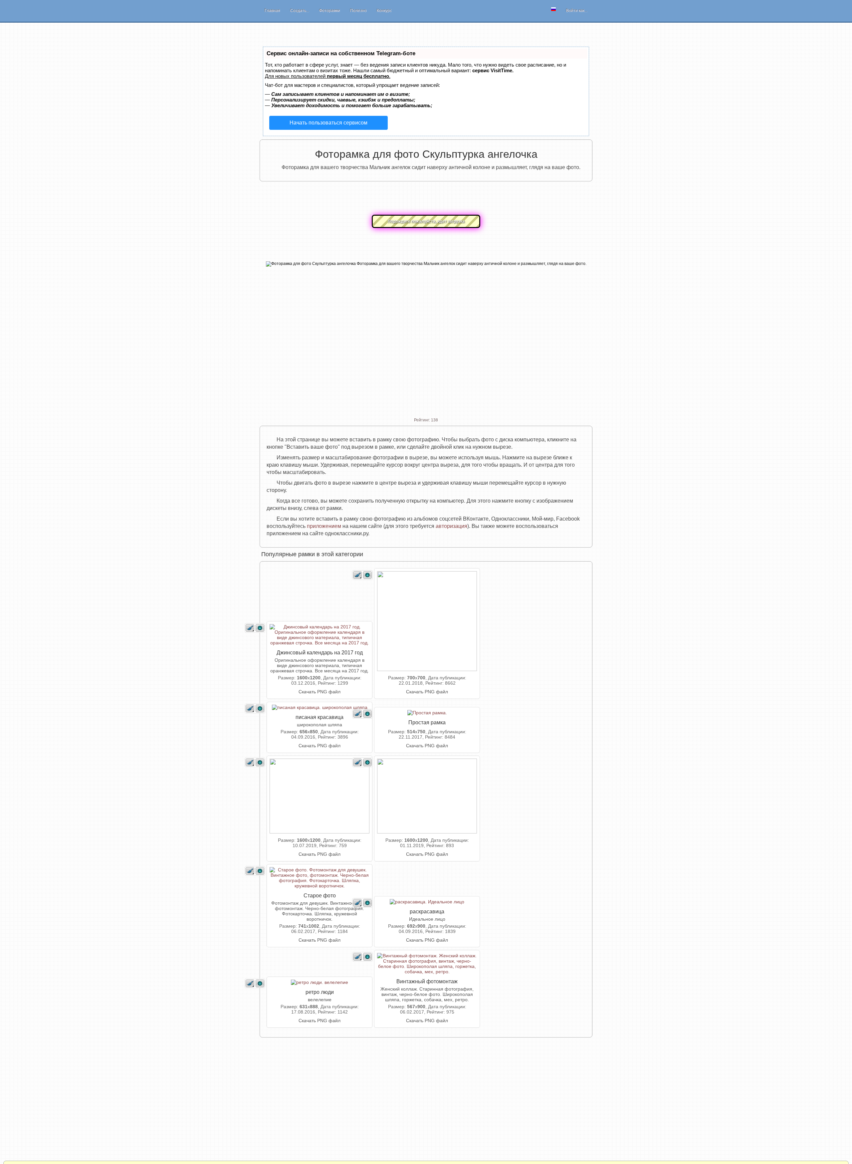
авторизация (451, 526)
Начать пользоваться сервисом (328, 122)
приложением (324, 526)
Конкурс (384, 10)
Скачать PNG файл (319, 691)
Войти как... (576, 10)
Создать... (299, 10)
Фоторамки (329, 10)
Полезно (358, 10)
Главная (272, 10)
